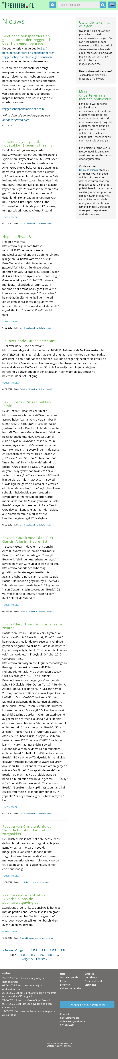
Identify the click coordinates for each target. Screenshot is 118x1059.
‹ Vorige (18, 950)
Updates (89, 973)
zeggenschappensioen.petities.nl (23, 109)
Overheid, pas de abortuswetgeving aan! (37, 938)
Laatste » (41, 959)
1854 (43, 950)
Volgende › (28, 959)
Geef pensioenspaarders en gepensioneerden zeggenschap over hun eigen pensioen (28, 53)
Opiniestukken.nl (88, 170)
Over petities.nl (93, 981)
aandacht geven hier (15, 120)
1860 (41, 954)
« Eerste (8, 950)
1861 (51, 954)
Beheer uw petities (70, 988)
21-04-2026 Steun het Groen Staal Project (26, 1000)
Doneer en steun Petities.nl (87, 1005)
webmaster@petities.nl (73, 1021)
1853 (34, 950)
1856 (62, 950)
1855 (53, 950)
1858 (22, 954)
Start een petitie (69, 977)
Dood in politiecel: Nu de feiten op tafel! (36, 223)
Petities (64, 981)
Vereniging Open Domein (59, 1046)
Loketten (65, 984)
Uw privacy (91, 977)
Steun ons (90, 984)
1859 (32, 954)
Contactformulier (69, 1017)
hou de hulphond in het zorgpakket (34, 882)
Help (62, 973)
